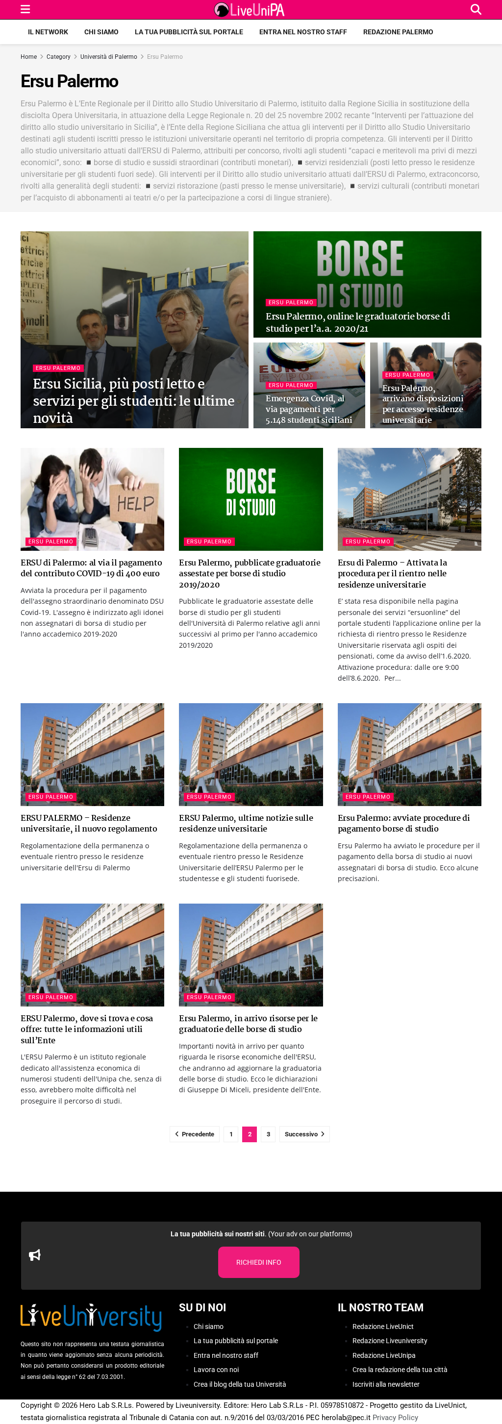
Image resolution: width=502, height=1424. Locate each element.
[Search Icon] (476, 9)
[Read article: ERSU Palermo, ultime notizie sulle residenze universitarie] (251, 754)
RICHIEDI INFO (258, 1262)
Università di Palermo (108, 56)
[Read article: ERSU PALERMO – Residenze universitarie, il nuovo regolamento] (92, 754)
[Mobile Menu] (25, 9)
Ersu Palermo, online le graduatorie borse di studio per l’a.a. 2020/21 (358, 323)
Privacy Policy (395, 1417)
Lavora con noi (216, 1370)
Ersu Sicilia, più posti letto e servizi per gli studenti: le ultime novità (134, 402)
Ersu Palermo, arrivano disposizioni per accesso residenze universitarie (423, 404)
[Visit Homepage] (250, 10)
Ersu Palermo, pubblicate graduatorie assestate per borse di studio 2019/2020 (249, 574)
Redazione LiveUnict (383, 1326)
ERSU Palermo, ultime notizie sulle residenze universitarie (246, 824)
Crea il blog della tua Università (240, 1384)
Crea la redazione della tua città (400, 1370)
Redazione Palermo (398, 32)
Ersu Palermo (165, 56)
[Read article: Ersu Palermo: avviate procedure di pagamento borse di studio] (409, 754)
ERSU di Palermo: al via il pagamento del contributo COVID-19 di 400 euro (91, 569)
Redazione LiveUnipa (384, 1355)
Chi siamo (101, 32)
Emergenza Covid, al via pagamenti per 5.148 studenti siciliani (309, 410)
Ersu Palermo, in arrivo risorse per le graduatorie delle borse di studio (248, 1024)
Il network (48, 32)
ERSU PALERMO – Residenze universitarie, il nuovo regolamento (89, 824)
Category (59, 56)
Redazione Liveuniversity (389, 1341)
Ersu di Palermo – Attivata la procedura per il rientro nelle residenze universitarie (392, 574)
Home (29, 56)
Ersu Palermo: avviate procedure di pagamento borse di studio (404, 824)
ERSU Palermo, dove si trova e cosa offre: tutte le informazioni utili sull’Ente (87, 1030)
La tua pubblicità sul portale (189, 32)
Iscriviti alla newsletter (386, 1384)
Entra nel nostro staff (303, 32)
